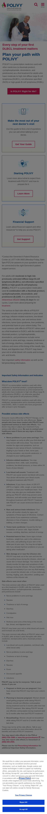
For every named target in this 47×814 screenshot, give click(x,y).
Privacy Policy (24, 778)
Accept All (23, 809)
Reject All (23, 802)
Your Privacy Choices (23, 795)
